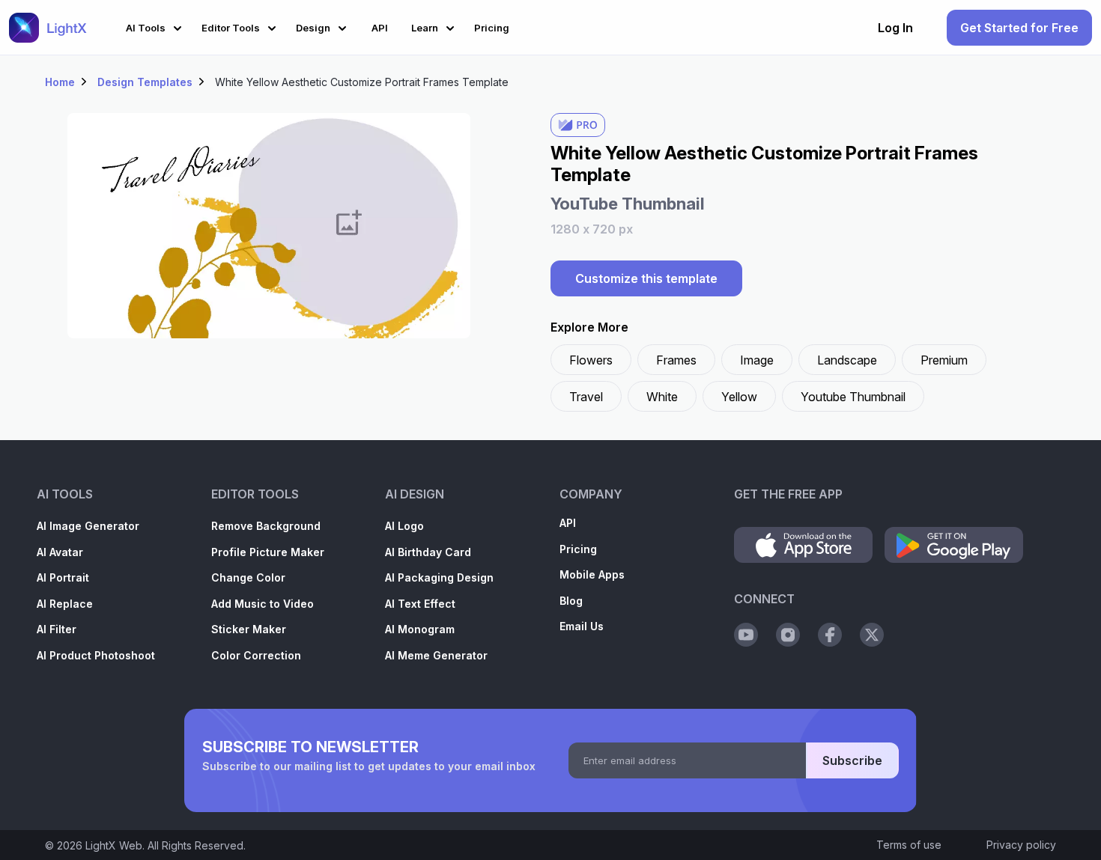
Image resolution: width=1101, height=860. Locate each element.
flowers (591, 360)
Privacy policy (1021, 844)
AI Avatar (60, 552)
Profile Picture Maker (267, 552)
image (757, 360)
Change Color (248, 577)
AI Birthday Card (428, 552)
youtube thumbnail (853, 396)
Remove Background (266, 525)
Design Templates (144, 82)
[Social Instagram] (788, 635)
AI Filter (56, 629)
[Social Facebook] (830, 635)
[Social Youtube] (746, 635)
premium (944, 360)
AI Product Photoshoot (96, 655)
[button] (156, 26)
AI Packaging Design (439, 577)
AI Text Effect (420, 603)
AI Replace (65, 603)
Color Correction (256, 655)
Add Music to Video (262, 603)
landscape (847, 360)
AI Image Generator (88, 525)
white (662, 396)
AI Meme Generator (436, 655)
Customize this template (646, 278)
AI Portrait (63, 577)
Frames (676, 360)
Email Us (581, 626)
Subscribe (852, 760)
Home (60, 82)
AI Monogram (420, 629)
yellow (739, 396)
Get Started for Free (1019, 27)
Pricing (578, 549)
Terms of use (908, 844)
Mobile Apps (592, 574)
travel (586, 396)
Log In (895, 27)
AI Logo (404, 525)
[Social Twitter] (872, 635)
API (567, 522)
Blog (571, 600)
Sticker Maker (248, 629)
